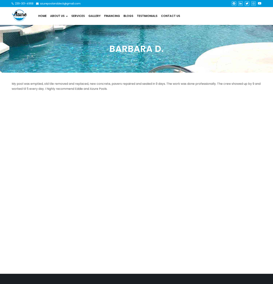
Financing (112, 16)
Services (78, 16)
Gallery (94, 16)
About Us (57, 16)
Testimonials (147, 16)
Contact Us (170, 16)
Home (42, 16)
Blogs (128, 16)
